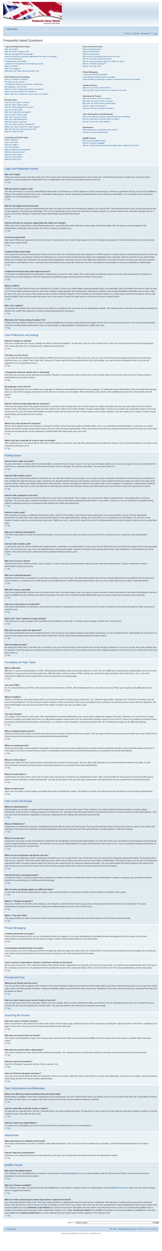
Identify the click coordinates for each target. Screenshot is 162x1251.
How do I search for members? (94, 106)
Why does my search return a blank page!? (99, 103)
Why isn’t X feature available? (94, 143)
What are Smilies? (12, 145)
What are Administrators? (92, 49)
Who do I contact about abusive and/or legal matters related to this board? (111, 145)
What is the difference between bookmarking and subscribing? (106, 117)
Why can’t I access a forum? (16, 117)
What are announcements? (15, 152)
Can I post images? (12, 147)
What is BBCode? (11, 140)
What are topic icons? (13, 159)
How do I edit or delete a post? (16, 105)
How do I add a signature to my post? (19, 107)
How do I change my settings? (16, 79)
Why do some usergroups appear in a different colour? (103, 61)
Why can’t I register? (13, 69)
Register (146, 33)
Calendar (136, 33)
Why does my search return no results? (98, 101)
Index (58, 14)
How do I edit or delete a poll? (16, 115)
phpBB (72, 1233)
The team (113, 1229)
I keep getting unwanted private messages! (99, 77)
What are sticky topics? (14, 154)
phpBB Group (76, 1173)
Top (8, 182)
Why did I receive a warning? (16, 122)
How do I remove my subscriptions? (96, 121)
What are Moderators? (91, 51)
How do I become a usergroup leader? (97, 59)
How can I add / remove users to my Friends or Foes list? (105, 90)
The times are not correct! (15, 82)
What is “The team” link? (92, 66)
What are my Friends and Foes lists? (97, 88)
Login (155, 33)
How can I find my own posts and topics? (98, 108)
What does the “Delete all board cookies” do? (22, 71)
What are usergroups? (91, 54)
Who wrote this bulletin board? (94, 141)
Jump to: (70, 1222)
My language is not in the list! (16, 87)
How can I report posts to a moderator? (20, 124)
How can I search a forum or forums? (97, 98)
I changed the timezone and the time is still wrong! (24, 84)
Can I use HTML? (11, 142)
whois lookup (33, 1205)
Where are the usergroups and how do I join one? (101, 56)
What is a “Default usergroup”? (94, 64)
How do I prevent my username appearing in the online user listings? (31, 56)
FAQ (127, 33)
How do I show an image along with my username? (24, 89)
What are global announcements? (17, 150)
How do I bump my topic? (14, 131)
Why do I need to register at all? (17, 51)
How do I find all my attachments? (95, 132)
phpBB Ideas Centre (119, 1188)
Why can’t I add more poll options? (18, 112)
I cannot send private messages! (95, 74)
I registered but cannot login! (15, 61)
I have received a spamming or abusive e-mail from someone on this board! (111, 79)
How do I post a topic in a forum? (17, 102)
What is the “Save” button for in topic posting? (22, 127)
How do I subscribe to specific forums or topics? (101, 119)
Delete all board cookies (127, 1229)
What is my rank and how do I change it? (20, 91)
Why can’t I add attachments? (16, 119)
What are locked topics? (14, 157)
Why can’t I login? (11, 49)
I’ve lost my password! (13, 59)
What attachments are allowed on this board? (100, 130)
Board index (12, 29)
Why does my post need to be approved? (20, 129)
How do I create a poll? (13, 110)
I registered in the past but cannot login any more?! (24, 64)
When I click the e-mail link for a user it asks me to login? (26, 94)
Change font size (155, 28)
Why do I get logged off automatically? (19, 54)
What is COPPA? (11, 66)
